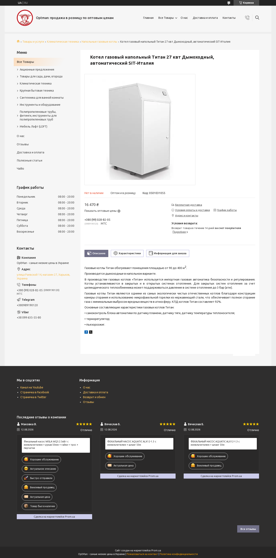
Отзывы (23, 144)
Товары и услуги (33, 41)
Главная (148, 17)
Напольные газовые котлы (99, 41)
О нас (184, 17)
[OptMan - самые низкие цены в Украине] (25, 18)
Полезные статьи (29, 160)
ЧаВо (20, 168)
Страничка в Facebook (34, 392)
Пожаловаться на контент (142, 554)
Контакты (229, 17)
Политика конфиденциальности (179, 554)
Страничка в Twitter (33, 397)
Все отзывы (248, 528)
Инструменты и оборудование (40, 104)
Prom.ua (156, 550)
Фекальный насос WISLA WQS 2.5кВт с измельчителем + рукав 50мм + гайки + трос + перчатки (51, 444)
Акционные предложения (37, 69)
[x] (90, 332)
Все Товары (166, 17)
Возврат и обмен (94, 397)
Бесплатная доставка (188, 204)
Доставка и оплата (205, 17)
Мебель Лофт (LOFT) (33, 126)
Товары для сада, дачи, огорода (41, 76)
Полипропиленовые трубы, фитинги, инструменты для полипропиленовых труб (38, 115)
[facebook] (86, 332)
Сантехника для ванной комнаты (42, 97)
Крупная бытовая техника (37, 90)
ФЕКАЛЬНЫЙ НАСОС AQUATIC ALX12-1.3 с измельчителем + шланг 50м (131, 443)
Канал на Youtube (31, 387)
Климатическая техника (63, 41)
